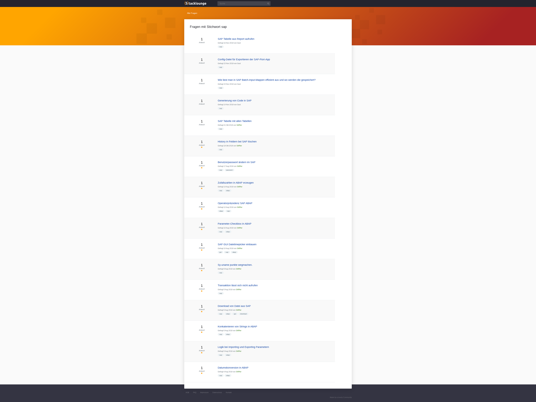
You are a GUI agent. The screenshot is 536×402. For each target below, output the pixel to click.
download (243, 314)
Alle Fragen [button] (192, 13)
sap (220, 47)
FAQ (194, 392)
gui (220, 252)
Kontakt (229, 392)
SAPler (239, 125)
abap (228, 190)
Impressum (204, 392)
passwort (229, 170)
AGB (187, 392)
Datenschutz (217, 392)
